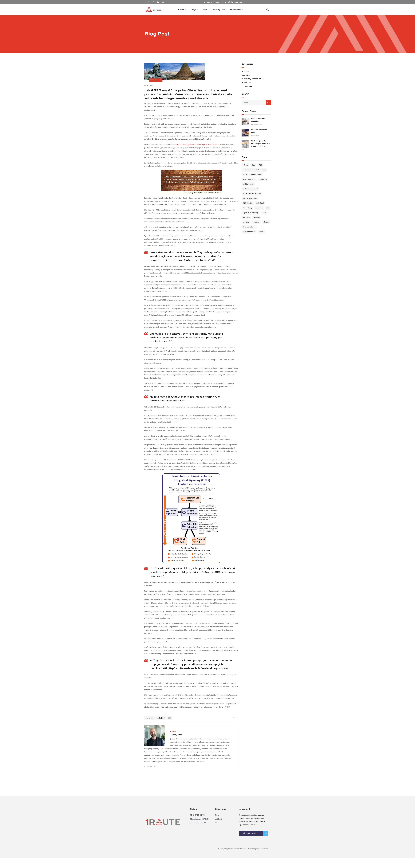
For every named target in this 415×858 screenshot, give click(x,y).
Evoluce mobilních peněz (259, 131)
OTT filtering (247, 203)
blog (244, 71)
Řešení (181, 10)
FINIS (245, 174)
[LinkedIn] (148, 766)
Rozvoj (245, 83)
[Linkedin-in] (158, 2)
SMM (264, 213)
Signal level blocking (250, 213)
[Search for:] (256, 102)
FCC (260, 165)
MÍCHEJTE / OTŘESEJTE (251, 79)
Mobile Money (248, 184)
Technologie (155, 80)
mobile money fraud (250, 189)
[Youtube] (151, 766)
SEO (169, 718)
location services (249, 179)
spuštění (246, 222)
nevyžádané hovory (250, 198)
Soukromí (246, 217)
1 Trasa (245, 165)
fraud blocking (256, 174)
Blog (253, 165)
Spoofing (257, 217)
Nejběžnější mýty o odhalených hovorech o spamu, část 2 (260, 143)
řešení (261, 232)
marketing (149, 718)
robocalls (258, 208)
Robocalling (247, 208)
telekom (266, 222)
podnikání (160, 718)
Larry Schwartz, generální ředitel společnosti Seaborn (197, 145)
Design (245, 75)
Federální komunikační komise (254, 170)
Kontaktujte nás (218, 10)
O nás (204, 10)
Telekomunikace (249, 227)
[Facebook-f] (153, 2)
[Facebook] (145, 766)
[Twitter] (148, 2)
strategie (256, 222)
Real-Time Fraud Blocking (258, 120)
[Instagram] (163, 2)
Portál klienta (235, 10)
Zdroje (193, 10)
